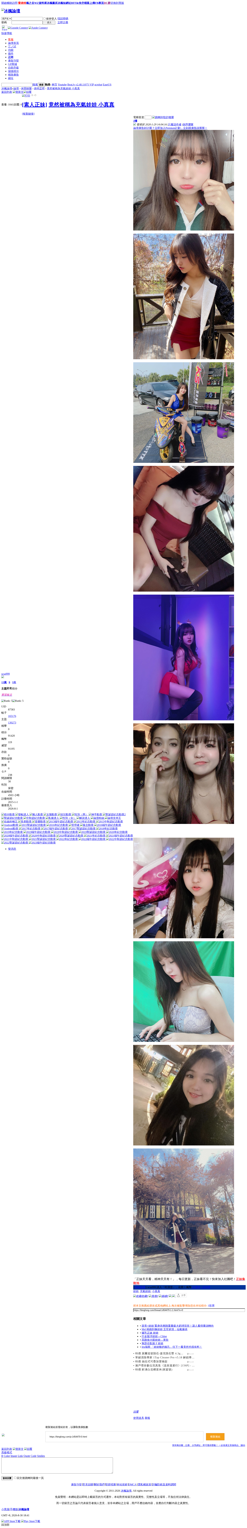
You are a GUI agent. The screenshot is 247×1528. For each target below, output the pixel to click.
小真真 (156, 1291)
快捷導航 (6, 33)
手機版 (14, 1509)
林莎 (54, 84)
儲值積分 (13, 71)
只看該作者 (174, 124)
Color (7, 1455)
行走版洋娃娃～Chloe (154, 1336)
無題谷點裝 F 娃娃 (152, 1343)
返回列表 (6, 92)
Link (20, 1455)
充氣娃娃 (145, 1291)
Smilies (41, 1455)
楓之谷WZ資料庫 (36, 3)
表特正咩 (39, 88)
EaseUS (107, 84)
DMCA (132, 1484)
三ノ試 (12, 46)
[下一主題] (35, 95)
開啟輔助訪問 (9, 3)
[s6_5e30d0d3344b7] (183, 773)
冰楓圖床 (52, 3)
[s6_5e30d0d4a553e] (183, 1095)
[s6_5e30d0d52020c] (183, 1211)
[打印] (26, 95)
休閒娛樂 (26, 88)
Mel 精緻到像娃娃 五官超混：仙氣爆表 (165, 1329)
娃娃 (136, 1291)
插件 (10, 53)
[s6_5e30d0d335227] (183, 657)
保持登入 (51, 18)
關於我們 (99, 1484)
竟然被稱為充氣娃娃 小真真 (63, 88)
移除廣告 (13, 74)
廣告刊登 (13, 60)
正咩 (10, 57)
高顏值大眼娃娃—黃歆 (155, 1339)
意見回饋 (88, 1484)
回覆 (136, 1411)
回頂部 (5, 1524)
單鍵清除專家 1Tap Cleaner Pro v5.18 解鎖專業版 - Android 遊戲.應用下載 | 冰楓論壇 (189, 1357)
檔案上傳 (89, 3)
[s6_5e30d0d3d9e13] (183, 888)
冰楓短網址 (64, 3)
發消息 (12, 848)
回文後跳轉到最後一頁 (30, 1478)
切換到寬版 (117, 3)
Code (33, 1455)
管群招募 (110, 1484)
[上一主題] (32, 95)
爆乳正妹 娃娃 (150, 1332)
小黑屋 (5, 1509)
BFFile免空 (77, 3)
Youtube (62, 84)
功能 (10, 50)
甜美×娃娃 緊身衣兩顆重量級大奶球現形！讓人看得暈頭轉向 (178, 1325)
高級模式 (6, 1452)
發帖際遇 (140, 1287)
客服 (10, 39)
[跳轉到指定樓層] (163, 117)
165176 (12, 716)
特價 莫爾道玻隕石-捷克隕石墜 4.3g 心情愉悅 (164, 1353)
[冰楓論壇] (10, 11)
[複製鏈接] (28, 113)
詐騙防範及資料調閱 (164, 1484)
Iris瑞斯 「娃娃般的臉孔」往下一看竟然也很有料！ (172, 1346)
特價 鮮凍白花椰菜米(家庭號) (153, 1369)
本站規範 (122, 1484)
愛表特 (22, 3)
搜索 (35, 84)
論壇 (13, 43)
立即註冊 (62, 22)
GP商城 (12, 64)
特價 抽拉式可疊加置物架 (151, 1361)
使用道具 (138, 1418)
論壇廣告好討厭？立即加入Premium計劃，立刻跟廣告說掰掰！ (170, 128)
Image (14, 1455)
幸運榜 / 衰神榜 (201, 1287)
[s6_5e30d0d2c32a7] (183, 529)
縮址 (10, 78)
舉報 (147, 1418)
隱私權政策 (144, 1484)
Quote (27, 1455)
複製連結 (215, 1436)
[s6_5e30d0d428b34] (183, 991)
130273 (12, 722)
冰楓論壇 (6, 88)
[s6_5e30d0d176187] (183, 180)
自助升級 (13, 67)
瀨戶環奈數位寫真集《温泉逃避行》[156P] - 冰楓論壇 (169, 1365)
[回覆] (28, 92)
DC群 (107, 3)
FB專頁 (99, 3)
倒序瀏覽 (188, 124)
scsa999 (5, 673)
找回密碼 (62, 18)
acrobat (98, 84)
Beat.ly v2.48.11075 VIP (80, 84)
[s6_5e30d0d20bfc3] (183, 296)
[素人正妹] (34, 105)
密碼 (4, 22)
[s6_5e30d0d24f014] (183, 412)
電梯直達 (138, 117)
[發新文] (18, 92)
